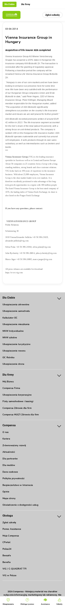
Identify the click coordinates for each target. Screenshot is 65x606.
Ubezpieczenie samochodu (16, 311)
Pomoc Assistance (11, 529)
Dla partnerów (10, 458)
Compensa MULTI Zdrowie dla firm (20, 414)
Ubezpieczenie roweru (14, 350)
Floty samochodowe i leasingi (17, 401)
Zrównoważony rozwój (14, 445)
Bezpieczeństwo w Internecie (17, 485)
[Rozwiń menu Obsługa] (59, 515)
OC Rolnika (8, 357)
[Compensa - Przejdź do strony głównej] (11, 15)
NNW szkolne (9, 337)
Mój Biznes (8, 381)
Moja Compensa (10, 535)
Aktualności (8, 452)
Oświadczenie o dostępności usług (20, 504)
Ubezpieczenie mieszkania (16, 324)
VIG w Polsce (9, 575)
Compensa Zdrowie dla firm (17, 408)
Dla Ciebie (9, 4)
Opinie (5, 491)
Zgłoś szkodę (52, 15)
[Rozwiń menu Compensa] (59, 425)
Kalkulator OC (10, 317)
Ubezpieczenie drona (13, 364)
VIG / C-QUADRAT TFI (14, 568)
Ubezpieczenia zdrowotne (15, 304)
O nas (5, 432)
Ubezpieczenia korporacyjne (17, 394)
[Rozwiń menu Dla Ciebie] (59, 297)
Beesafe (6, 555)
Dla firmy (25, 4)
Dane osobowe (10, 471)
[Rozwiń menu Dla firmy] (59, 374)
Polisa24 (6, 549)
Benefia (6, 562)
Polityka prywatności (13, 478)
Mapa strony (9, 498)
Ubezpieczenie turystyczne (16, 344)
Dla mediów (8, 465)
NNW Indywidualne (13, 331)
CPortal (6, 542)
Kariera (6, 438)
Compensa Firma (11, 388)
